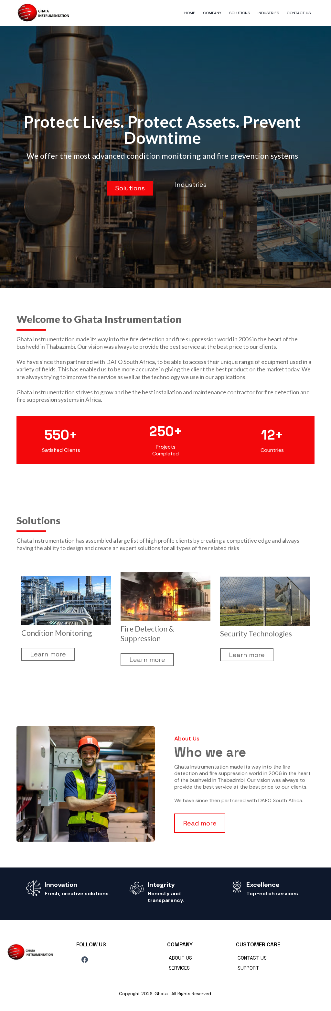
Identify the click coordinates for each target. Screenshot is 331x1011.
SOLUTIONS (239, 13)
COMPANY (212, 13)
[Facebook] (84, 959)
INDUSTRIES (268, 13)
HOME (189, 13)
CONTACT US (299, 13)
